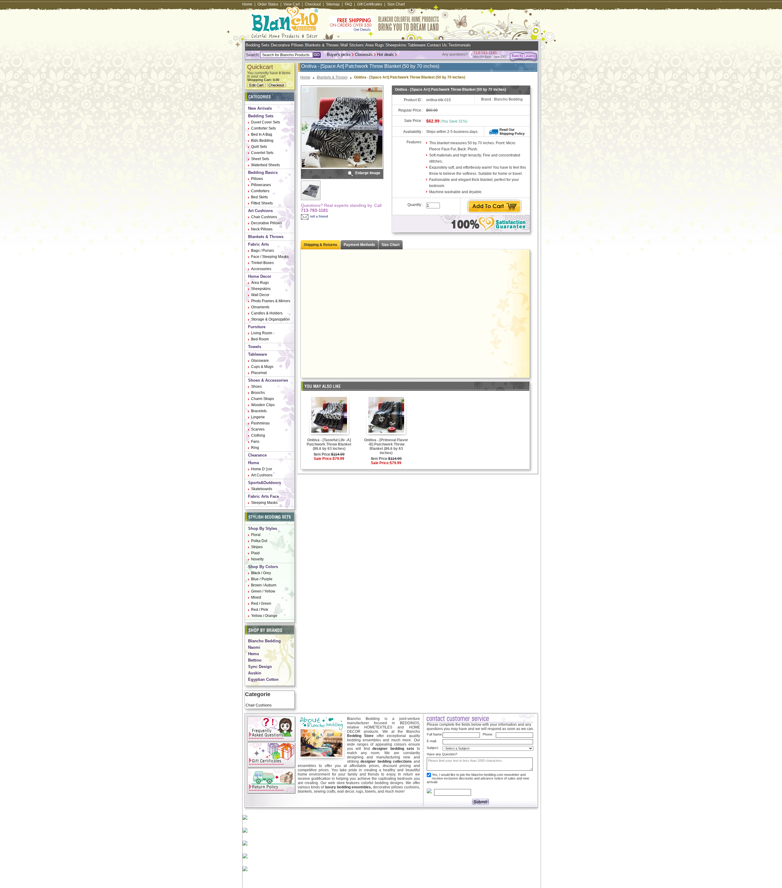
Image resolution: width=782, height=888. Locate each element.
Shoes (256, 386)
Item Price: (322, 454)
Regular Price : (410, 110)
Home (247, 4)
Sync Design (260, 666)
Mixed (256, 597)
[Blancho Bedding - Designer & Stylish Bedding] (284, 36)
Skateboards (261, 489)
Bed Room (260, 339)
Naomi (254, 647)
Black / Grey (261, 573)
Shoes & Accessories (268, 380)
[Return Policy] (271, 792)
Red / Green (261, 603)
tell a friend (319, 216)
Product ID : (413, 100)
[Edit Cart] (257, 86)
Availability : (413, 132)
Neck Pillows (261, 229)
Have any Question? (442, 754)
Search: (253, 55)
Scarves (258, 429)
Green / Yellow (263, 591)
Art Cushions (260, 210)
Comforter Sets (263, 128)
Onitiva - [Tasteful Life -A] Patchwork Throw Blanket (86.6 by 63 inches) (329, 444)
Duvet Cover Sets (265, 122)
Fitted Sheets (262, 203)
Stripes (257, 547)
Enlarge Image (367, 173)
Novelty (257, 559)
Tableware (417, 45)
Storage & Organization (270, 319)
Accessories (261, 269)
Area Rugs (374, 45)
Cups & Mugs (262, 367)
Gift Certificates (369, 4)
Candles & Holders (267, 313)
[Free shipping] (384, 30)
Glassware (260, 360)
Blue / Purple (261, 579)
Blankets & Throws (322, 45)
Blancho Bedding (264, 641)
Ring (255, 448)
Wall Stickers (352, 45)
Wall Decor (260, 295)
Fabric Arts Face (263, 496)
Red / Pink (259, 609)
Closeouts (364, 54)
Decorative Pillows (287, 45)
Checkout (313, 4)
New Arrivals (260, 108)
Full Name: (435, 734)
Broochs (258, 393)
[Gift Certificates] (271, 766)
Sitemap (333, 4)
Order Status (268, 4)
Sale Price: (323, 459)
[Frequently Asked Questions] (271, 740)
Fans (255, 441)
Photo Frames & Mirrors (270, 301)
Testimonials (459, 45)
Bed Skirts (259, 197)
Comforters (260, 191)
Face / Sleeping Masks (270, 257)
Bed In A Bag (261, 134)
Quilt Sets (259, 147)
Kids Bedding (262, 140)
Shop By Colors (263, 566)
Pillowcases (261, 185)
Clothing (258, 435)
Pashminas (260, 423)
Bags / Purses (262, 250)
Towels (254, 346)
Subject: (433, 748)
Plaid (255, 553)
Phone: (488, 734)
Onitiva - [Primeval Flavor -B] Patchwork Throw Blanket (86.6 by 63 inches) (386, 446)
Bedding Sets (257, 45)
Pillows (257, 179)
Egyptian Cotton (263, 679)
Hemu (253, 653)
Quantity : (415, 205)
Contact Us (437, 45)
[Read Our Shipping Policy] (507, 134)
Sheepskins (396, 45)
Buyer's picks (339, 54)
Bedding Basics (263, 172)
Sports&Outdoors (264, 482)
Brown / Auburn (263, 585)
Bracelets (259, 411)
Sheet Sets (260, 159)
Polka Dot (259, 541)
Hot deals (385, 54)
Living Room (261, 333)
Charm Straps (262, 399)
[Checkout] (277, 86)
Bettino (254, 660)
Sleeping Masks (264, 503)
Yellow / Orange (264, 616)
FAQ (348, 4)
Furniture (256, 327)
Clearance (257, 455)
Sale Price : (413, 121)
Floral (256, 535)
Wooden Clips (263, 405)
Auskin (254, 673)
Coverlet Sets (262, 153)
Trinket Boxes (262, 263)
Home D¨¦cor (261, 469)
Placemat (259, 373)
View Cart (291, 4)
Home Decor (259, 276)
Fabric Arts (258, 244)
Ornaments (260, 307)
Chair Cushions (264, 217)
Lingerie (258, 417)
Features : (415, 142)
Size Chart (396, 4)
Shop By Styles (262, 528)
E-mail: (432, 741)
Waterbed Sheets (265, 165)
